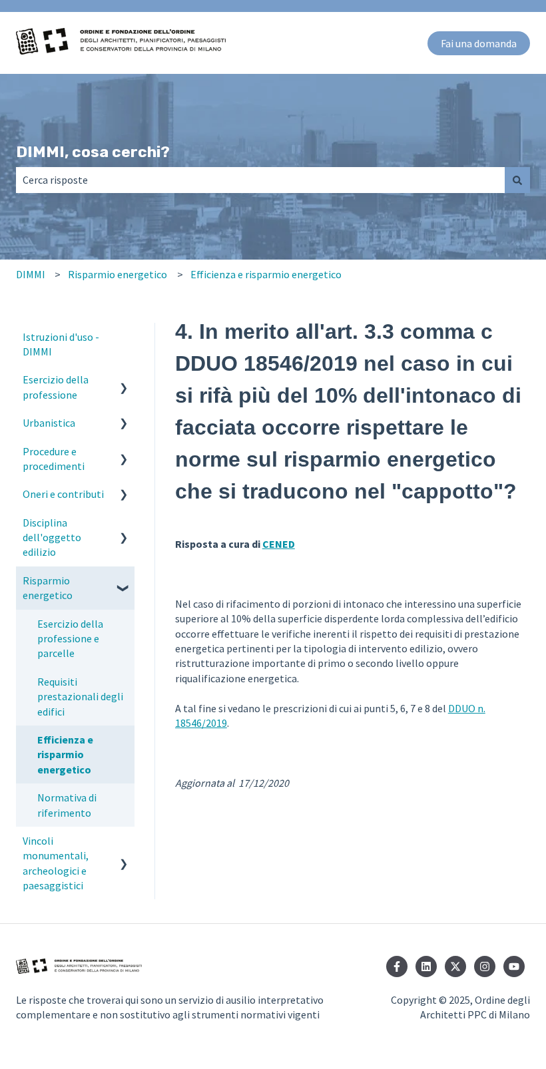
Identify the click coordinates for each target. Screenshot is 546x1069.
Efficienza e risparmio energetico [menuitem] (65, 754)
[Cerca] (517, 179)
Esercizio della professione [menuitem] (56, 387)
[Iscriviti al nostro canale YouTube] (514, 966)
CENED (278, 543)
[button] (124, 380)
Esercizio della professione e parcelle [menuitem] (70, 638)
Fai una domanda (479, 43)
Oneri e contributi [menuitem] (63, 494)
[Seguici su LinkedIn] (426, 966)
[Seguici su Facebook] (397, 966)
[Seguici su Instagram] (484, 966)
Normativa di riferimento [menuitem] (67, 805)
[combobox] (260, 179)
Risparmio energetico (117, 274)
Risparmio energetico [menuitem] (48, 588)
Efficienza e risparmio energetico (266, 274)
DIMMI (30, 274)
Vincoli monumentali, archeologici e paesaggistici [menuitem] (56, 863)
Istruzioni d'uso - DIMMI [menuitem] (61, 344)
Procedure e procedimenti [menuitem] (54, 459)
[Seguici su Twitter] (455, 966)
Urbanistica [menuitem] (49, 422)
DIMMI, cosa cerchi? (93, 151)
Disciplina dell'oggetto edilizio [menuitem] (52, 537)
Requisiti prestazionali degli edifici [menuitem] (80, 696)
